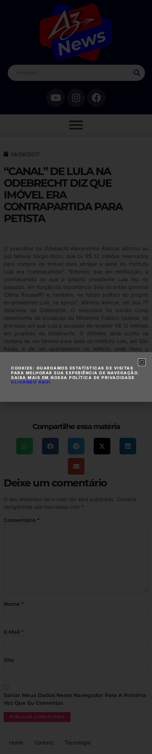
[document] (76, 377)
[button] (142, 362)
